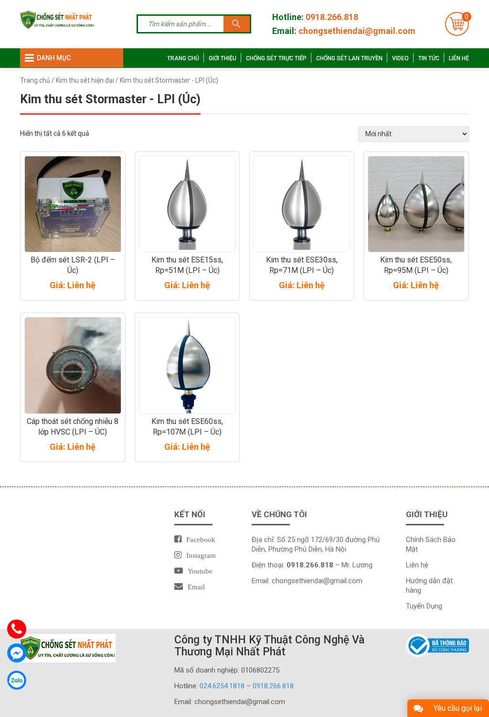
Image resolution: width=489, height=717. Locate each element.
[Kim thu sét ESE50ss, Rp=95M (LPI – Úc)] (416, 204)
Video (400, 58)
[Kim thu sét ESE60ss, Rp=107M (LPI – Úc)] (187, 365)
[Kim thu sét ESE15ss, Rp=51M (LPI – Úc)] (187, 204)
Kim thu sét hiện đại (85, 80)
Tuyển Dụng (424, 606)
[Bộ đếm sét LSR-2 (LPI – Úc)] (72, 204)
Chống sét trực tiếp (276, 58)
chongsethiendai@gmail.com (356, 31)
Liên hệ (459, 58)
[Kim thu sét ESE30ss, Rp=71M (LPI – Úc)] (302, 204)
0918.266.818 (332, 17)
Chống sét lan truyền (349, 58)
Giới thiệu (222, 58)
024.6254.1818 (222, 686)
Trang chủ (183, 58)
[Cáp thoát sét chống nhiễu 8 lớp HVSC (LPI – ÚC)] (72, 365)
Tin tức (428, 58)
